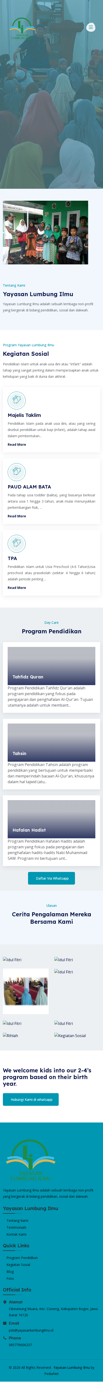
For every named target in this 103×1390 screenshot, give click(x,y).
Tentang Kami (17, 1220)
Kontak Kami (16, 1234)
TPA (12, 558)
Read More (17, 444)
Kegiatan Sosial (18, 1264)
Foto (10, 1278)
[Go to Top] (4, 1386)
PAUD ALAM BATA (29, 487)
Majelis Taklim (24, 415)
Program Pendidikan (22, 1257)
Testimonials (16, 1227)
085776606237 (20, 1345)
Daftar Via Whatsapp (52, 878)
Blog (10, 1271)
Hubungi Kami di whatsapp (31, 1099)
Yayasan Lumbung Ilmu (71, 1367)
